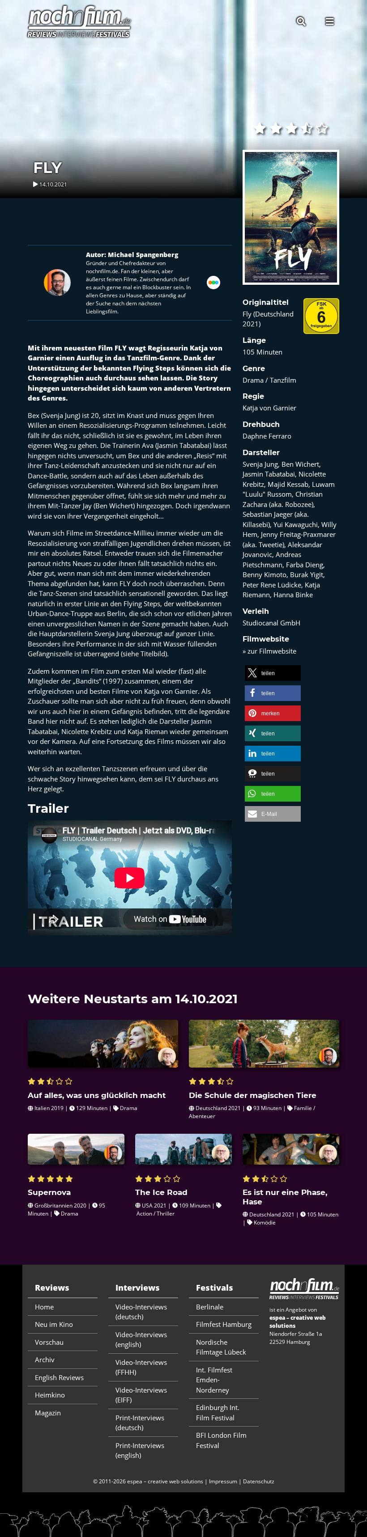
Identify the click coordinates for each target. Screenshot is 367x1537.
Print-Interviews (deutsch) (139, 1422)
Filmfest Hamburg (224, 1324)
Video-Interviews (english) (141, 1339)
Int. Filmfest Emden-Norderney (214, 1379)
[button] (273, 673)
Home (44, 1306)
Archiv (45, 1359)
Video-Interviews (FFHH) (141, 1367)
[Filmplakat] (291, 223)
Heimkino (50, 1394)
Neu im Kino (54, 1324)
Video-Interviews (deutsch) (141, 1312)
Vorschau (49, 1342)
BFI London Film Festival (221, 1440)
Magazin (48, 1412)
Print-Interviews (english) (139, 1450)
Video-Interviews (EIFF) (141, 1395)
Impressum (223, 1481)
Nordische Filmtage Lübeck (221, 1347)
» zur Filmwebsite (269, 650)
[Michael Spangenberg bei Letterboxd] (213, 281)
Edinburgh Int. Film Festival (217, 1412)
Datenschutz (258, 1481)
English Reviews (59, 1377)
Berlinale (209, 1306)
